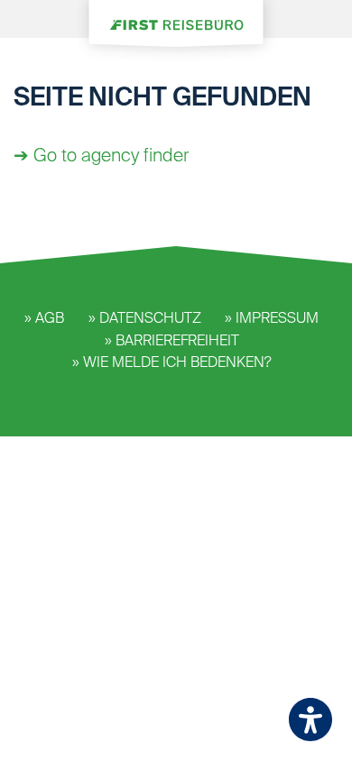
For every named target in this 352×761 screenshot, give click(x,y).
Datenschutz (150, 319)
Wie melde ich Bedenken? (177, 363)
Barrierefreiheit (177, 342)
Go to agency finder (111, 157)
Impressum (277, 319)
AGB (49, 319)
